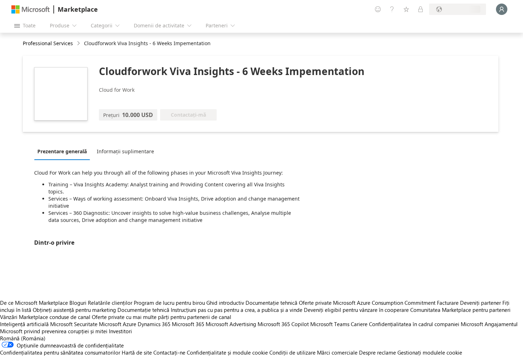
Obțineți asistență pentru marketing (74, 309)
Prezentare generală (62, 151)
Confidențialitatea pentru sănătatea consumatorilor (60, 352)
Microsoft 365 (188, 324)
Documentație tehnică (271, 302)
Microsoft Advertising (231, 324)
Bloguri (77, 302)
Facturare (448, 302)
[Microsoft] (30, 9)
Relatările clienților (110, 302)
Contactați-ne (169, 352)
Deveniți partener (480, 302)
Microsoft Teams (329, 324)
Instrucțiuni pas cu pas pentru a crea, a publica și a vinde (236, 309)
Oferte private (315, 302)
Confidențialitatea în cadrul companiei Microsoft (426, 324)
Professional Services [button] (48, 43)
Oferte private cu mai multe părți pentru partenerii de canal (161, 316)
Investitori (120, 331)
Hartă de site (137, 352)
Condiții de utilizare (292, 352)
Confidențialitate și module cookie (227, 352)
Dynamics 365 (154, 324)
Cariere (359, 324)
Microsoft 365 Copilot (283, 324)
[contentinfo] (79, 43)
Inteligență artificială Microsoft (36, 324)
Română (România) (23, 338)
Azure (129, 324)
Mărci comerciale (337, 352)
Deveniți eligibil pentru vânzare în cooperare (356, 309)
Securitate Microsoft (97, 324)
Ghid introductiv (225, 302)
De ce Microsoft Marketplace (34, 302)
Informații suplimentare (125, 151)
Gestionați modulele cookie (429, 352)
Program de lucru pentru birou (169, 302)
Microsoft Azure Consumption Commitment (385, 302)
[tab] (64, 151)
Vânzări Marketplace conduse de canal (45, 316)
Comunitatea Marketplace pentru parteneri (460, 309)
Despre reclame (377, 352)
